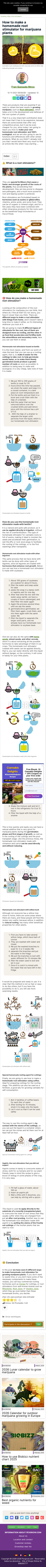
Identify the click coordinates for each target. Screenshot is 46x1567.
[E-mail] (29, 98)
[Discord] (11, 1517)
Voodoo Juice (32, 1288)
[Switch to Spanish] (16, 1555)
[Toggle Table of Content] (13, 156)
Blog (9, 16)
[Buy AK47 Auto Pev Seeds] (23, 285)
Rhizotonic (7, 1288)
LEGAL (35, 1527)
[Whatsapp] (14, 98)
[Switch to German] (25, 1555)
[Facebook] (21, 98)
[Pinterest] (37, 1517)
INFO (28, 1527)
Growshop (3, 16)
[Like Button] (4, 1307)
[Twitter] (25, 98)
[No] (43, 7)
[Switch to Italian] (29, 1555)
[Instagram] (32, 1517)
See (38, 1324)
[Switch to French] (21, 1555)
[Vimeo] (27, 1517)
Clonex (22, 1284)
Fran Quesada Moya (23, 86)
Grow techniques (16, 16)
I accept (23, 9)
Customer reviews (23, 1543)
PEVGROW (12, 1527)
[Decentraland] (42, 1517)
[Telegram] (18, 98)
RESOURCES (21, 1527)
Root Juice (17, 1288)
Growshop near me (23, 1546)
